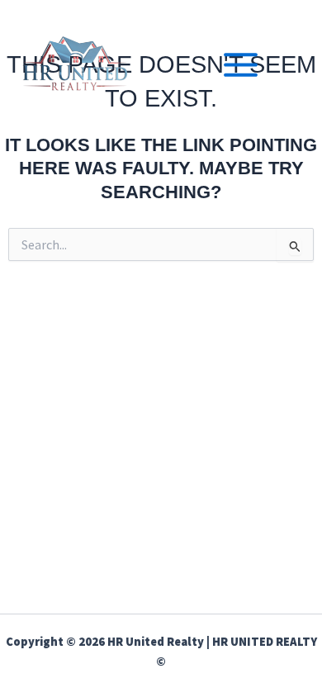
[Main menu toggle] (240, 65)
